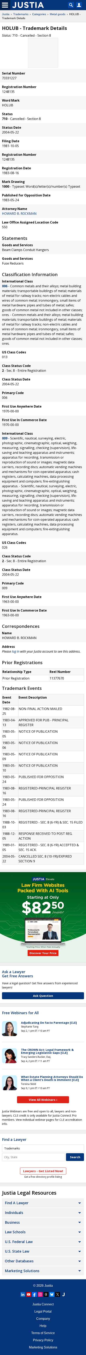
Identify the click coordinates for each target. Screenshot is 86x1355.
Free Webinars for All (20, 1013)
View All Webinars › (43, 1100)
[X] (57, 1294)
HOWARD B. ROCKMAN (19, 213)
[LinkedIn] (22, 1294)
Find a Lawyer (14, 1139)
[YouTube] (28, 1294)
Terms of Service (43, 1333)
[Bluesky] (51, 1294)
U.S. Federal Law (19, 1241)
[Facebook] (34, 1294)
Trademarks (20, 14)
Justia (5, 14)
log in (15, 651)
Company (43, 1318)
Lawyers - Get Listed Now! (43, 1171)
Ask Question (43, 996)
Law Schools (15, 1232)
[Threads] (46, 1294)
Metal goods (57, 14)
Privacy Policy (43, 1340)
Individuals (14, 1212)
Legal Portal (43, 1311)
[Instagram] (40, 1294)
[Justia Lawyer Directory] (63, 1294)
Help (43, 1326)
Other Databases (19, 1261)
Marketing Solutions (22, 1270)
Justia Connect (43, 1304)
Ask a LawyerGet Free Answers (17, 974)
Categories (39, 14)
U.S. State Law (17, 1251)
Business (12, 1222)
